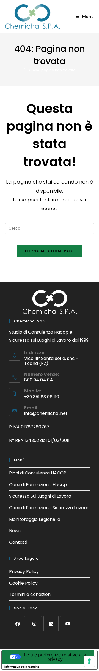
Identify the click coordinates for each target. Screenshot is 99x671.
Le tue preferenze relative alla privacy (55, 657)
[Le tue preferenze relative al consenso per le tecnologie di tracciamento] (89, 661)
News (15, 530)
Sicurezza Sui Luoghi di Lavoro (40, 496)
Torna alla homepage (49, 251)
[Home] (25, 70)
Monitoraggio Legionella (34, 519)
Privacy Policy (24, 571)
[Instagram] (34, 623)
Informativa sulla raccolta (21, 666)
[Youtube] (67, 623)
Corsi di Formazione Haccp (38, 484)
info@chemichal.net (46, 413)
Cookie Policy (23, 583)
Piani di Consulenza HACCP (37, 473)
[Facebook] (17, 623)
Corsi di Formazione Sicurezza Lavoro (49, 508)
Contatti (18, 542)
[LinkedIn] (51, 623)
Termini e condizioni (30, 594)
